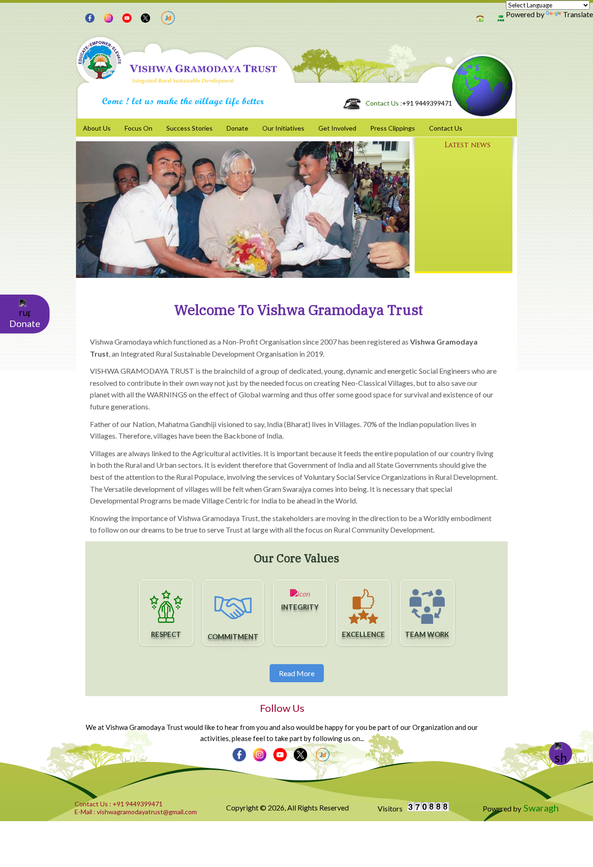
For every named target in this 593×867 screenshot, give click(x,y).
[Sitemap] (500, 17)
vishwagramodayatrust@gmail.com (136, 812)
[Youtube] (125, 17)
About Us (97, 128)
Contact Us (445, 128)
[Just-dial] (166, 16)
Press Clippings (392, 128)
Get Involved (337, 128)
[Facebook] (88, 17)
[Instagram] (106, 17)
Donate (237, 128)
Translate (578, 14)
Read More (297, 673)
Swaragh (541, 807)
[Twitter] (143, 17)
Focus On (138, 128)
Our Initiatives (283, 128)
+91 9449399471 (409, 103)
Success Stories (189, 128)
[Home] (479, 17)
